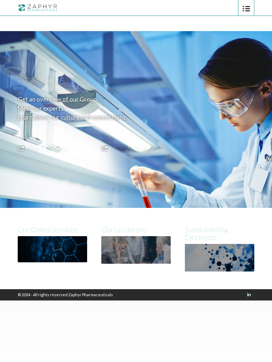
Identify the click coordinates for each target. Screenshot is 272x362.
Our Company (48, 149)
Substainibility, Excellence (206, 233)
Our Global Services (48, 229)
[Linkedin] (249, 294)
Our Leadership (124, 229)
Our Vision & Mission (130, 152)
